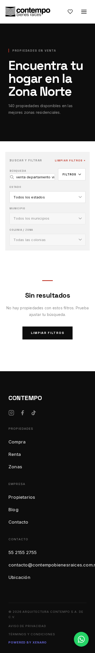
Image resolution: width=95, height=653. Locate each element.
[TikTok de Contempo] (33, 413)
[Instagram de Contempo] (11, 413)
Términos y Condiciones (31, 634)
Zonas (15, 466)
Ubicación (19, 577)
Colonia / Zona (21, 230)
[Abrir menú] (84, 11)
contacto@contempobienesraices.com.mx (47, 565)
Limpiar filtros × (70, 160)
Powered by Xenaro (27, 642)
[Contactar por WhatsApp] (81, 639)
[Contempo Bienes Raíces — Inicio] (27, 12)
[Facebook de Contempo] (22, 413)
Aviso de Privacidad (27, 626)
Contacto (18, 522)
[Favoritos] (70, 11)
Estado (15, 187)
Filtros (69, 174)
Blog (13, 509)
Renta (14, 454)
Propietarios (21, 497)
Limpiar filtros (47, 333)
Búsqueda (18, 171)
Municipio (17, 208)
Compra (17, 442)
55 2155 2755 (22, 552)
